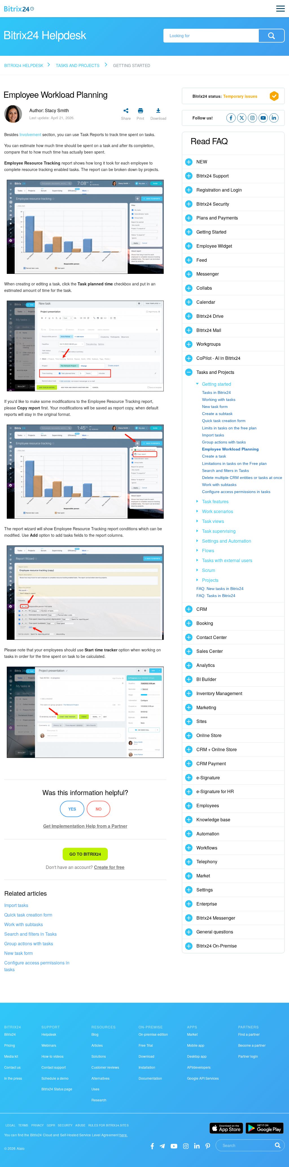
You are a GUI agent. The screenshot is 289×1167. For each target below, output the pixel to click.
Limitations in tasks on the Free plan (234, 463)
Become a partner (252, 1045)
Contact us (12, 1067)
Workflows (206, 847)
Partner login (248, 1056)
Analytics (205, 665)
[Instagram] (186, 1145)
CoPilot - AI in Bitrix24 (218, 358)
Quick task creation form (28, 914)
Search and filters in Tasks (30, 934)
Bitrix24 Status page (56, 1088)
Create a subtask (217, 413)
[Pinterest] (207, 1145)
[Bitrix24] (19, 9)
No (99, 809)
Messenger (207, 273)
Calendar (205, 302)
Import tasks (16, 905)
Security (65, 1125)
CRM (201, 609)
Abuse (80, 1125)
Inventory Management (219, 693)
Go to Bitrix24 (85, 854)
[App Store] (226, 1128)
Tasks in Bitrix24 (216, 392)
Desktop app (197, 1056)
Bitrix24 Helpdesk (23, 65)
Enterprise (206, 903)
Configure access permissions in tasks (36, 966)
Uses (95, 1088)
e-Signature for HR (215, 791)
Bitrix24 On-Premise (216, 945)
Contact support (53, 1067)
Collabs (204, 288)
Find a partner (249, 1034)
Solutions (98, 1056)
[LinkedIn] (197, 1145)
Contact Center (211, 637)
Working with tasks (218, 399)
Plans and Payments (217, 217)
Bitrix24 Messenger (215, 918)
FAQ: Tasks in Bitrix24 (215, 595)
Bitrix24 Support (212, 175)
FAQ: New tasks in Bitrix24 (220, 588)
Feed (201, 260)
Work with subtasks (23, 924)
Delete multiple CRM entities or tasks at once (242, 477)
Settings (204, 889)
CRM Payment (211, 763)
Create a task (214, 456)
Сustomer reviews (105, 1067)
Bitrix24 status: (224, 96)
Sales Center (209, 651)
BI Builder (206, 679)
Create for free (109, 867)
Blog (94, 1034)
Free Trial (146, 1045)
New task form (18, 953)
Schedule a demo (55, 1078)
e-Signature (208, 777)
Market (203, 875)
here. (123, 1134)
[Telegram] (162, 1145)
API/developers (199, 1067)
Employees (207, 805)
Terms (23, 1125)
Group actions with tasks (28, 943)
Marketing (206, 707)
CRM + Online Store (216, 749)
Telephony (206, 861)
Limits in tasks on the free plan (229, 428)
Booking (204, 623)
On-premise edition (153, 1034)
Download (146, 1056)
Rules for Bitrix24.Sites (108, 1125)
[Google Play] (265, 1128)
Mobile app (195, 1045)
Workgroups (208, 344)
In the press (13, 1078)
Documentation (150, 1078)
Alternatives (100, 1078)
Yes (72, 809)
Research (98, 1099)
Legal (11, 1125)
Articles (97, 1045)
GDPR (51, 1125)
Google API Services (203, 1078)
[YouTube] (174, 1145)
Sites (201, 721)
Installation (147, 1067)
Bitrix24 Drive (210, 316)
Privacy (37, 1125)
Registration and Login (219, 190)
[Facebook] (152, 1145)
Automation (207, 833)
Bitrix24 (10, 1034)
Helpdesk (48, 1034)
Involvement (30, 134)
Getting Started (211, 231)
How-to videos (52, 1056)
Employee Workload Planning (230, 449)
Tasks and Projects (77, 65)
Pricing (9, 1045)
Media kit (11, 1056)
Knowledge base (213, 819)
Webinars (48, 1045)
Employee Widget (214, 246)
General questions (214, 931)
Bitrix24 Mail (208, 330)
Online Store (209, 735)
